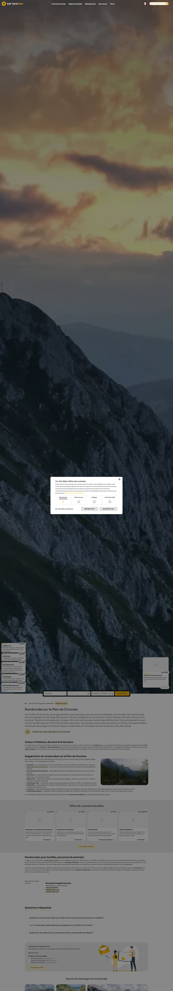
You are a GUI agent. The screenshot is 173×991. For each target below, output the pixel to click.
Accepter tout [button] (108, 509)
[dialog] (86, 495)
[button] (64, 509)
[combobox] (119, 479)
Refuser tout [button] (90, 509)
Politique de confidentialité (74, 493)
